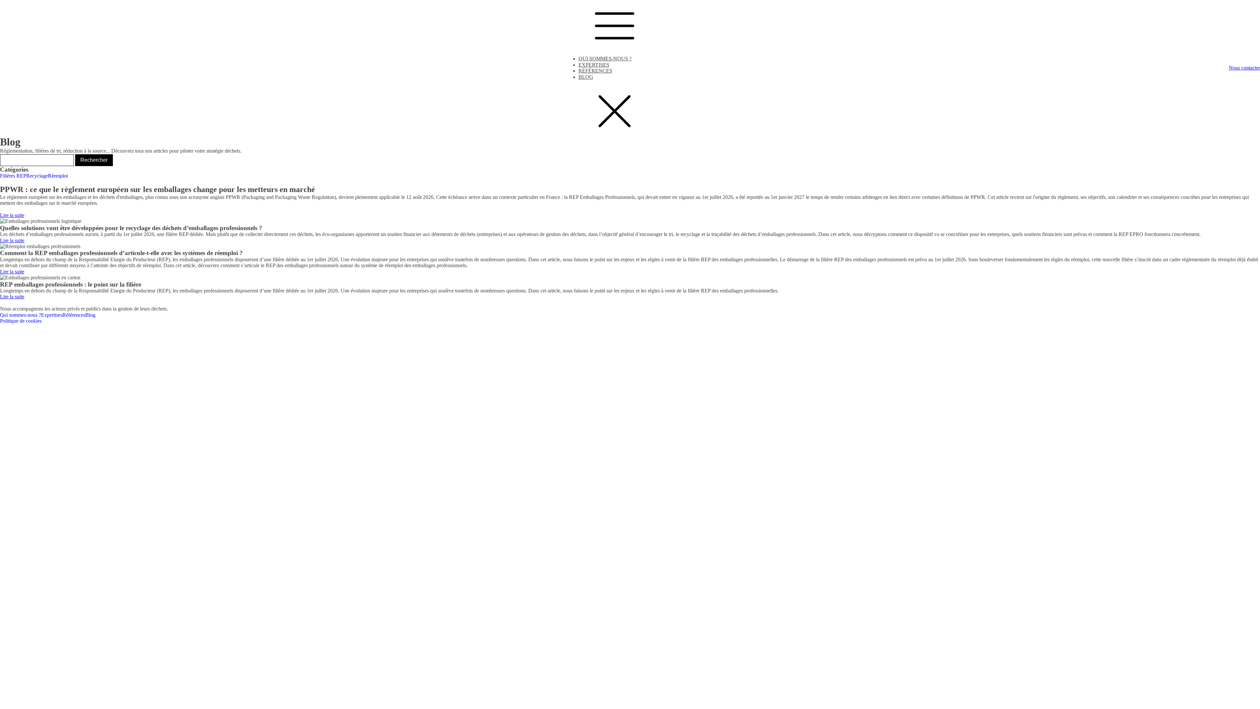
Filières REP (13, 176)
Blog (585, 77)
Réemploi (58, 176)
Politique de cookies (21, 321)
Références (595, 71)
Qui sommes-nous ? (605, 58)
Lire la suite (12, 215)
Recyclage (37, 176)
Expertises (593, 65)
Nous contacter (1244, 68)
